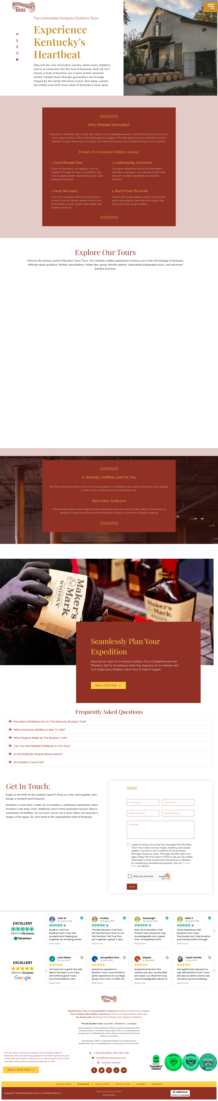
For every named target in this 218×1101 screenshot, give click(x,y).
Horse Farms (102, 1084)
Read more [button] (54, 943)
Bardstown (120, 1023)
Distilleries (83, 1084)
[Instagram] (109, 1070)
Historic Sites (122, 1084)
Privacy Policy (109, 1095)
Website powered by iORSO (109, 1091)
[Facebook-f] (94, 1070)
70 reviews (28, 972)
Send (132, 886)
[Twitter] (102, 1070)
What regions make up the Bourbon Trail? (40, 738)
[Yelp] (116, 1070)
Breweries (157, 1084)
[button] (109, 721)
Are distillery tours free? (29, 762)
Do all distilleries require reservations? (38, 754)
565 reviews (27, 933)
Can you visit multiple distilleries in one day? (42, 746)
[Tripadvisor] (124, 1070)
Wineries (141, 1084)
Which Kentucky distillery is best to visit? (39, 730)
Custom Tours (63, 1084)
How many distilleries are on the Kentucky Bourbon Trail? (50, 721)
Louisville (109, 1023)
